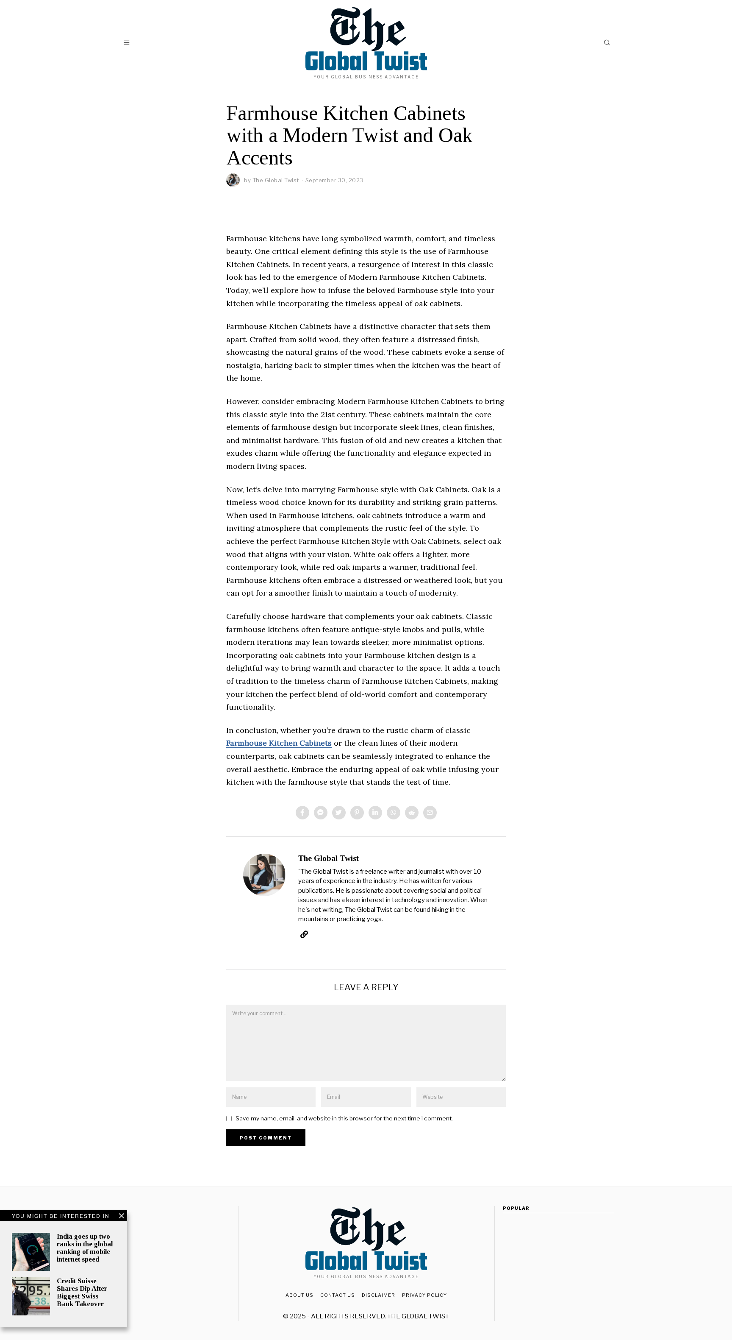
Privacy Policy (424, 1295)
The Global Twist (275, 180)
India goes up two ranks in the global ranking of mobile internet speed (85, 1247)
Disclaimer (378, 1295)
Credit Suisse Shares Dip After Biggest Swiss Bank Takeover (82, 1292)
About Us (299, 1295)
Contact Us (337, 1295)
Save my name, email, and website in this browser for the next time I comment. (344, 1118)
